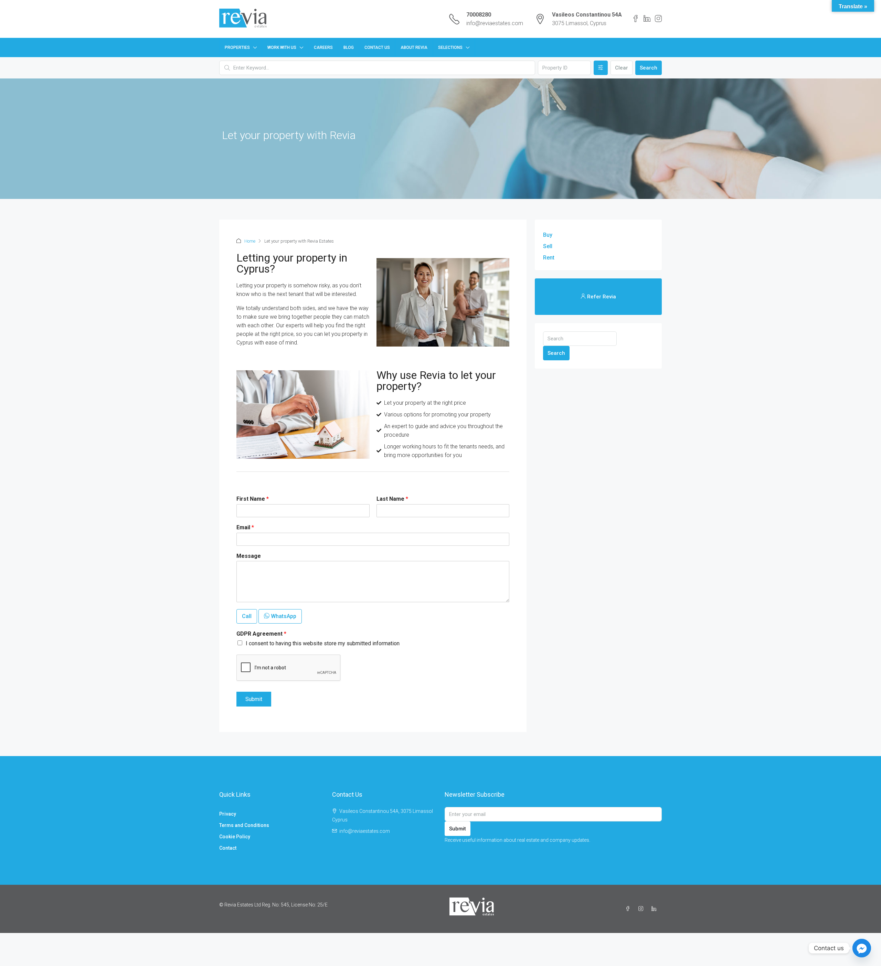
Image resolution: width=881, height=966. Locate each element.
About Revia (414, 47)
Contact (227, 848)
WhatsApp (282, 616)
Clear (621, 68)
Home (249, 241)
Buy (547, 235)
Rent (548, 257)
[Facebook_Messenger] (861, 948)
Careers (323, 47)
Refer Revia (601, 297)
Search (648, 68)
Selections (450, 47)
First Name (252, 499)
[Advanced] (601, 68)
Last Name (392, 499)
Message (248, 556)
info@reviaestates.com (494, 23)
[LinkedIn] (655, 909)
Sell (547, 246)
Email (245, 527)
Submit (253, 699)
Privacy (227, 814)
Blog (348, 47)
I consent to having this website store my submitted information (323, 643)
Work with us (281, 47)
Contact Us (377, 47)
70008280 (478, 14)
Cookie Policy (234, 836)
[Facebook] (629, 909)
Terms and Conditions (244, 825)
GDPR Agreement (261, 633)
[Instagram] (642, 909)
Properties (237, 47)
